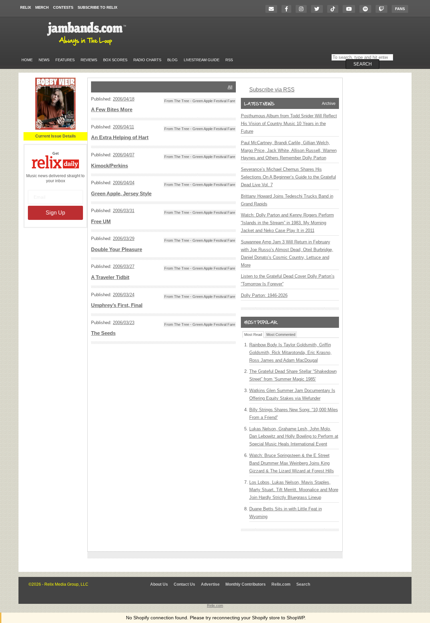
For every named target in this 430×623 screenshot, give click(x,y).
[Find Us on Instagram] (303, 9)
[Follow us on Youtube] (350, 9)
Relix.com (281, 584)
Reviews (89, 60)
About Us (159, 584)
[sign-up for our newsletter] (273, 9)
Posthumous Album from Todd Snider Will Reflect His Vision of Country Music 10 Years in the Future (289, 123)
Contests (63, 7)
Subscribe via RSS (272, 89)
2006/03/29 (123, 238)
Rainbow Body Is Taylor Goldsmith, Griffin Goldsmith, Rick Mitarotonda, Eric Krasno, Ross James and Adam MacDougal (290, 352)
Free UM (101, 221)
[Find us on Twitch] (383, 9)
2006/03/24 (123, 294)
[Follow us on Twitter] (318, 9)
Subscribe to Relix (97, 7)
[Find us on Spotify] (367, 9)
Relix (25, 7)
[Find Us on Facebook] (288, 9)
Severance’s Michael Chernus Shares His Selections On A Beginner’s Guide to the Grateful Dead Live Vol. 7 (288, 177)
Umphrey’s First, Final (116, 305)
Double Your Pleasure (116, 249)
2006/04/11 (123, 126)
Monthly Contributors (245, 584)
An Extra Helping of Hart (119, 137)
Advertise (210, 584)
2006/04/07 (123, 154)
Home (27, 60)
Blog (172, 60)
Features (65, 60)
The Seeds (103, 333)
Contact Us (184, 584)
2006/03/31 (123, 210)
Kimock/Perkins (109, 165)
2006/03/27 (123, 266)
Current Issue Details (55, 136)
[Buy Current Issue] (55, 128)
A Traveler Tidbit (110, 277)
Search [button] (362, 64)
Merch (42, 7)
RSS (229, 60)
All (230, 87)
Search (303, 584)
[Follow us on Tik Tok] (334, 9)
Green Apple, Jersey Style (121, 193)
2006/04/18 (123, 99)
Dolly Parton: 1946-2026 (264, 295)
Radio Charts (147, 60)
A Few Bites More (111, 109)
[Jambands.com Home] (87, 46)
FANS (400, 9)
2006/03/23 (123, 322)
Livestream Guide (201, 60)
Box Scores (115, 60)
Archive (329, 104)
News (44, 60)
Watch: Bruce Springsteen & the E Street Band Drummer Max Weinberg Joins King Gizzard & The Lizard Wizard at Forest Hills (291, 463)
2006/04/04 (123, 182)
